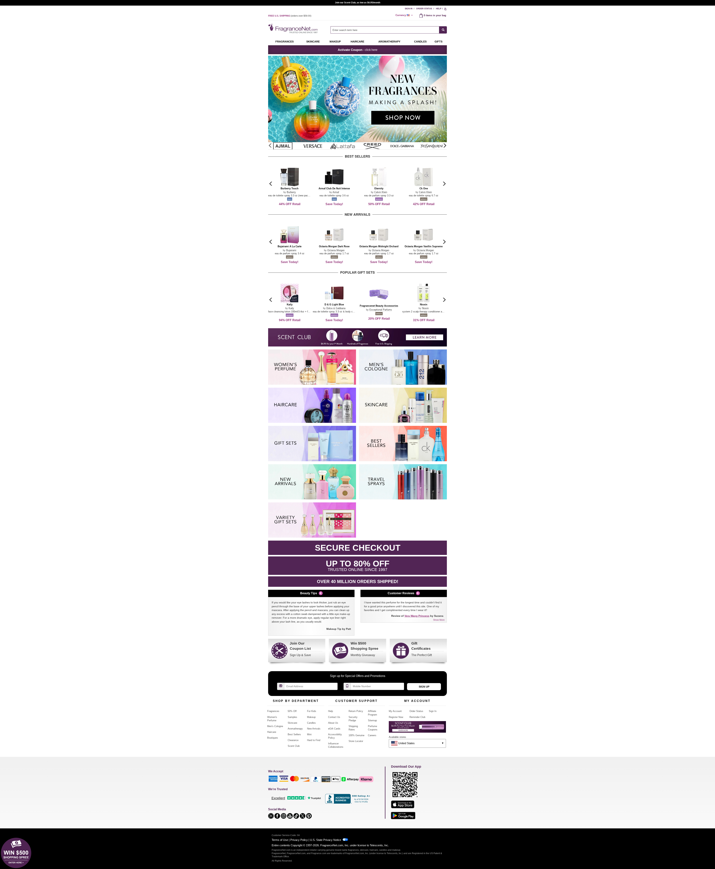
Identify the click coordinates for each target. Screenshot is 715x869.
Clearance (293, 740)
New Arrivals (313, 728)
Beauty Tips (308, 593)
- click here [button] (357, 50)
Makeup (335, 41)
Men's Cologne (275, 726)
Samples (292, 717)
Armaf (336, 192)
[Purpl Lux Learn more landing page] (417, 728)
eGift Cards (334, 728)
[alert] (404, 15)
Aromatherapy (295, 728)
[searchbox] (385, 30)
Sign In (408, 8)
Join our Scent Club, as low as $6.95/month (357, 2)
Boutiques (272, 737)
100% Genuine (356, 735)
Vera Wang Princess (416, 615)
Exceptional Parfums (380, 309)
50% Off (292, 711)
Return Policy (356, 711)
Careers (372, 735)
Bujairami (291, 250)
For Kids (311, 711)
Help (438, 8)
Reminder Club (417, 717)
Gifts (438, 41)
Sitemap (372, 720)
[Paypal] (315, 779)
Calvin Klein (380, 192)
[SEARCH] (443, 30)
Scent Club (294, 746)
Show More (439, 620)
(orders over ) (289, 16)
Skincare (313, 41)
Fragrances (284, 41)
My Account (395, 711)
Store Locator (356, 741)
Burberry (291, 192)
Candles (311, 722)
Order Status (424, 8)
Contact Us (334, 717)
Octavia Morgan (335, 250)
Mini (309, 734)
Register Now (396, 717)
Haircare (357, 41)
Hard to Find (313, 740)
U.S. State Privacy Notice (325, 839)
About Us (333, 722)
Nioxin (425, 308)
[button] (444, 145)
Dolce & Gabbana (335, 308)
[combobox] (389, 30)
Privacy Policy (299, 839)
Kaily (291, 308)
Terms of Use (280, 839)
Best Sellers (294, 734)
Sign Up (424, 686)
